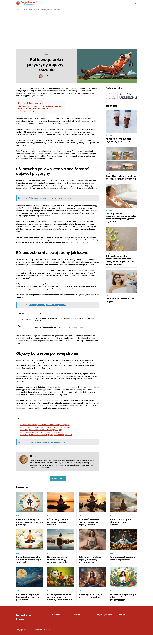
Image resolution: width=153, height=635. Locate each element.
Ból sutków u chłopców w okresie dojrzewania (122, 558)
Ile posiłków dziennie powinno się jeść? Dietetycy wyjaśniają (121, 177)
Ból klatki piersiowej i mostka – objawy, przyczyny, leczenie (57, 560)
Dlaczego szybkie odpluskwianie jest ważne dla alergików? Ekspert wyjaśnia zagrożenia (121, 217)
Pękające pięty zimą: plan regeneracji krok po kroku (119, 140)
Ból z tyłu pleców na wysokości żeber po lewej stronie (41, 432)
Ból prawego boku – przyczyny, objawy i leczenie (57, 522)
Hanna (46, 75)
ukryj (44, 103)
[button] (136, 3)
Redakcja (121, 615)
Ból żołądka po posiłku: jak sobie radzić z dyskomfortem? (123, 597)
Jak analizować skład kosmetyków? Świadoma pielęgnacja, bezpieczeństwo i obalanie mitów (121, 260)
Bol (24, 10)
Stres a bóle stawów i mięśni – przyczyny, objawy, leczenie (89, 522)
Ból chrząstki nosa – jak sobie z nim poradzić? (90, 596)
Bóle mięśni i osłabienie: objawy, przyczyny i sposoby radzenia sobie (59, 597)
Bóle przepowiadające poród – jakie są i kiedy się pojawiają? (29, 522)
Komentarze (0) (57, 478)
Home (18, 10)
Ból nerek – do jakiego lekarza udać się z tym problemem (27, 597)
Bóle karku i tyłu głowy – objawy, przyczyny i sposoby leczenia (91, 560)
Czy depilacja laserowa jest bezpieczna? (120, 300)
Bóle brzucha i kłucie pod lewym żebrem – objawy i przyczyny (45, 425)
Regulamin (56, 615)
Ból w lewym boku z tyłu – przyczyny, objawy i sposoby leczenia (46, 435)
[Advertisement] (76, 30)
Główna (109, 136)
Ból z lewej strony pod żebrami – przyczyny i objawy (41, 430)
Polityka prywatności (104, 615)
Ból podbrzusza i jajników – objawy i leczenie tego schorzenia (28, 560)
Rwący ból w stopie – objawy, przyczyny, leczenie (120, 522)
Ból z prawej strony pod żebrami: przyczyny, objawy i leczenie (45, 427)
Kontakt (77, 615)
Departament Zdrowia (25, 617)
